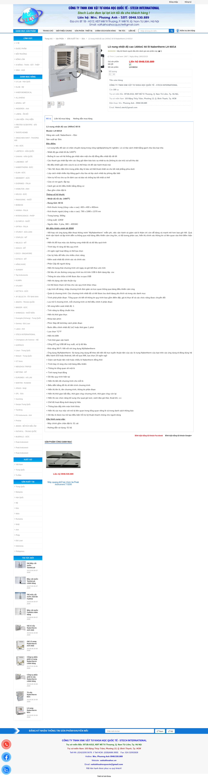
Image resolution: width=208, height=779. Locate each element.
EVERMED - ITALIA (23, 184)
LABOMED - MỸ (22, 162)
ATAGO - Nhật (21, 388)
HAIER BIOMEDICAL (24, 92)
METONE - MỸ (21, 372)
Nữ (171, 731)
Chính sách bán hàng (105, 31)
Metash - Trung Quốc (24, 356)
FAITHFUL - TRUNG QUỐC (26, 431)
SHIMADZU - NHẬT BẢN (25, 313)
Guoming (19, 399)
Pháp (18, 535)
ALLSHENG (20, 98)
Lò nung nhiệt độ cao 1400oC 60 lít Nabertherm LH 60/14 (110, 39)
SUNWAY (19, 270)
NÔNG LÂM (20, 59)
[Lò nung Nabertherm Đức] (20, 711)
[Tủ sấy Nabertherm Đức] (20, 696)
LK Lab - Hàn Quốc (23, 82)
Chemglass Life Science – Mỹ (27, 340)
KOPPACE (20, 345)
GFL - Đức (20, 394)
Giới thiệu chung (64, 31)
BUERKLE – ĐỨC (23, 437)
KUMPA (19, 280)
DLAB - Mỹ (20, 87)
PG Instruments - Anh (24, 415)
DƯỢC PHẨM (21, 49)
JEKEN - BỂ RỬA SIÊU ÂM (26, 426)
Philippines (20, 551)
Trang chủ (48, 39)
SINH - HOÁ (20, 70)
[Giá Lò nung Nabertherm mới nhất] (20, 645)
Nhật (17, 524)
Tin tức (122, 31)
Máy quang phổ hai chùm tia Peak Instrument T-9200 (63, 483)
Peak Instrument (22, 442)
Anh (17, 530)
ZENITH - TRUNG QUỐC (25, 302)
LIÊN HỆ (132, 31)
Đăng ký (188, 2)
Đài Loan (19, 541)
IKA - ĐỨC (20, 146)
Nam (160, 731)
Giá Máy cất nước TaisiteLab (31, 565)
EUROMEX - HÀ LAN (24, 378)
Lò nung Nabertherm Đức (32, 710)
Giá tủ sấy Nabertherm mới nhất (32, 628)
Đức (17, 508)
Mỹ (17, 503)
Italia (17, 514)
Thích (111, 57)
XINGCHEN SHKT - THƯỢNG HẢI (26, 139)
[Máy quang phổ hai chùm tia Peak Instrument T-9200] (63, 447)
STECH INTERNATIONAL (25, 334)
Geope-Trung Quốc (23, 404)
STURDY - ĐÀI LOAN (24, 232)
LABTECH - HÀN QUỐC (25, 151)
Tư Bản (18, 475)
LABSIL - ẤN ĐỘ (22, 114)
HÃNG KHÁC (21, 264)
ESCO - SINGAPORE (24, 253)
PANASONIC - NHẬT (24, 200)
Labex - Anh (20, 329)
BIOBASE (19, 205)
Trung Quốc (20, 470)
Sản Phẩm (60, 39)
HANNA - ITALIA (22, 210)
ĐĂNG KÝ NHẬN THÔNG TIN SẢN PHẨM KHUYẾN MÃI (58, 731)
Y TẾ (17, 43)
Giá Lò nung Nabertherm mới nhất (32, 644)
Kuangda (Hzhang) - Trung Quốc (28, 318)
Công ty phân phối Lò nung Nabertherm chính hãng (32, 660)
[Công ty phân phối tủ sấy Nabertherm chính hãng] (20, 678)
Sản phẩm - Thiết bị (83, 31)
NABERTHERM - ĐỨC (24, 167)
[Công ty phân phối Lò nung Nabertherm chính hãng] (20, 661)
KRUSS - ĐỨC (21, 194)
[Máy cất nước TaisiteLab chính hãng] (20, 580)
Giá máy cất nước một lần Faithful (32, 597)
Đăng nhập (173, 2)
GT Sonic (19, 361)
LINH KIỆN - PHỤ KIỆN (25, 119)
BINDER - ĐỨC (22, 307)
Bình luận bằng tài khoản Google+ (178, 436)
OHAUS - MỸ (21, 248)
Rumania (19, 519)
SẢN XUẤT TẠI (73, 39)
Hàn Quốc (19, 498)
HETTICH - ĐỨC (22, 291)
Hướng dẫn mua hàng (82, 119)
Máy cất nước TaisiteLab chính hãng (32, 581)
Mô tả (48, 119)
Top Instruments (22, 275)
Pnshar (18, 421)
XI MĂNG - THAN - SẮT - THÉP (27, 65)
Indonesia (19, 546)
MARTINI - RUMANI (23, 383)
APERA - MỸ (20, 103)
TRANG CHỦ (48, 31)
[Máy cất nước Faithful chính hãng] (20, 611)
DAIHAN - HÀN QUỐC (24, 157)
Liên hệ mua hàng (62, 119)
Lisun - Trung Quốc (23, 351)
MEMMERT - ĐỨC (23, 178)
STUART (19, 286)
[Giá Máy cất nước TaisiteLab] (20, 564)
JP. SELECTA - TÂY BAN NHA (27, 297)
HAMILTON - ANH (22, 189)
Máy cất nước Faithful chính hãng (32, 612)
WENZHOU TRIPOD (23, 367)
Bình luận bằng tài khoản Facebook (149, 436)
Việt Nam (19, 464)
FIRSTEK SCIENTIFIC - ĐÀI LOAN (25, 126)
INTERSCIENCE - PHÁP (25, 216)
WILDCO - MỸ (21, 243)
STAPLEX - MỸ (21, 237)
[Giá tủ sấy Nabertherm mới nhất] (20, 629)
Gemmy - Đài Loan (23, 324)
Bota (109, 776)
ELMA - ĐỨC (21, 173)
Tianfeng (19, 410)
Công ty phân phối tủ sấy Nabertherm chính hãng (32, 678)
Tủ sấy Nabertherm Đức (32, 695)
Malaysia (19, 492)
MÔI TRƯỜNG (21, 54)
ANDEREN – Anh (22, 109)
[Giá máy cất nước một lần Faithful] (20, 595)
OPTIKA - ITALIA (22, 227)
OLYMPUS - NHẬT (23, 221)
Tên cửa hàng (116, 80)
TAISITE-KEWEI (22, 133)
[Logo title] (104, 15)
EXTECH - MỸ (21, 259)
